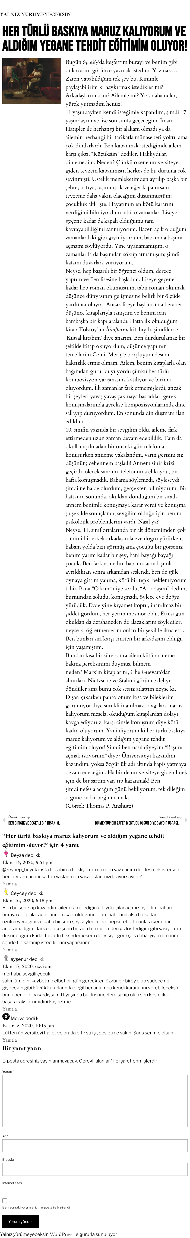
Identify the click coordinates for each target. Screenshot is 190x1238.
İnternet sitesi (12, 1183)
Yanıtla (9, 884)
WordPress (61, 1234)
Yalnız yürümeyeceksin (35, 14)
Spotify (90, 62)
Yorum (8, 1071)
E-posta (9, 1159)
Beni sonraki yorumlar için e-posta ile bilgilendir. (36, 1207)
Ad (5, 1136)
